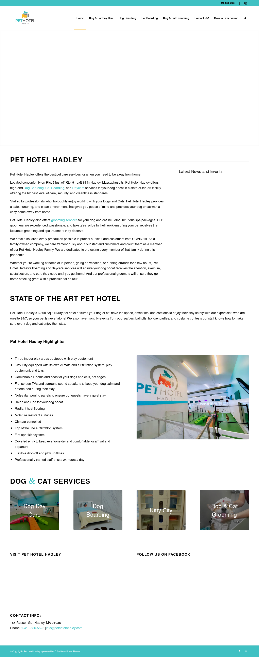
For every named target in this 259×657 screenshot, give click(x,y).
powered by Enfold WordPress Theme (61, 651)
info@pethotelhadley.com (64, 627)
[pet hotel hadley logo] (25, 18)
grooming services (64, 220)
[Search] (245, 18)
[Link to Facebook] (240, 3)
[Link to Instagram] (246, 3)
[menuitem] (80, 18)
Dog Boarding (34, 187)
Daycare (78, 187)
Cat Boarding (54, 187)
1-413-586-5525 (32, 627)
